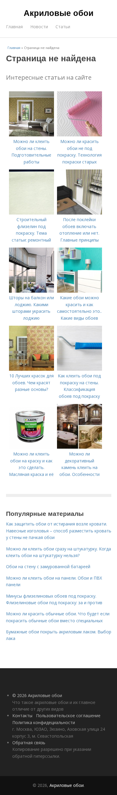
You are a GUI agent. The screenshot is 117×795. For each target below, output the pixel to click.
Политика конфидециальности (43, 722)
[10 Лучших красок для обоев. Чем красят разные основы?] (31, 369)
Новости (39, 26)
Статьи (63, 26)
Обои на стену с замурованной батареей (48, 566)
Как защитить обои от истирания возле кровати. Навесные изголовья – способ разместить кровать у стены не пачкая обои (58, 530)
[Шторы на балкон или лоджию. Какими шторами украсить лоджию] (31, 291)
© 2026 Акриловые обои (37, 695)
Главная (14, 26)
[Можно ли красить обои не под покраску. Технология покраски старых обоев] (79, 135)
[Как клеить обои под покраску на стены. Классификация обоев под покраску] (79, 369)
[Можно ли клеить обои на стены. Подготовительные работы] (31, 135)
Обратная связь (28, 742)
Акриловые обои (59, 12)
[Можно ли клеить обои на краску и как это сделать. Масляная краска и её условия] (31, 447)
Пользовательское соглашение (68, 715)
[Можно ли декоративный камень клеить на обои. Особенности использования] (79, 447)
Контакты (22, 715)
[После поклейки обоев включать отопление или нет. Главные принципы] (79, 213)
